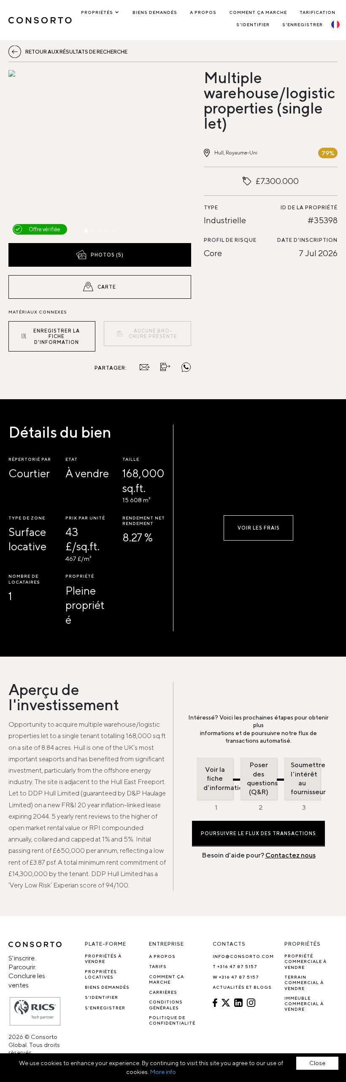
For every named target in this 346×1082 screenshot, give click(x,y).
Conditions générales (166, 1004)
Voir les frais (259, 527)
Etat (71, 459)
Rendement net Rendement (143, 520)
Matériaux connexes (37, 311)
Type (211, 207)
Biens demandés (154, 12)
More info (163, 1071)
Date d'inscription (307, 240)
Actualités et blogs (242, 987)
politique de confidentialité (172, 1020)
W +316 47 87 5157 (236, 976)
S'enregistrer (302, 24)
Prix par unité (85, 517)
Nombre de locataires (24, 578)
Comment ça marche (258, 12)
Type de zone (26, 517)
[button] (35, 154)
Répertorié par (29, 459)
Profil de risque (230, 240)
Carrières (163, 992)
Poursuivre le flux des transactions (258, 833)
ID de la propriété (309, 207)
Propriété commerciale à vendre (305, 961)
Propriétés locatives (101, 974)
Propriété (79, 576)
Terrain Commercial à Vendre (304, 982)
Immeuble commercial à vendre (304, 1003)
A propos (203, 12)
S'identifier (253, 24)
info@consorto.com (243, 956)
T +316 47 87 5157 (235, 966)
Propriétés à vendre (103, 958)
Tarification (317, 12)
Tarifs (158, 966)
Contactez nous (290, 855)
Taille (130, 459)
